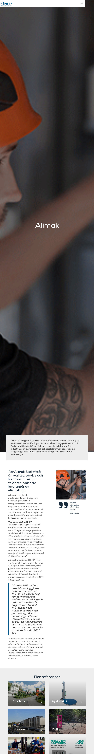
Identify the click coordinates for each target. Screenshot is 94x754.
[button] (82, 3)
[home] (6, 3)
